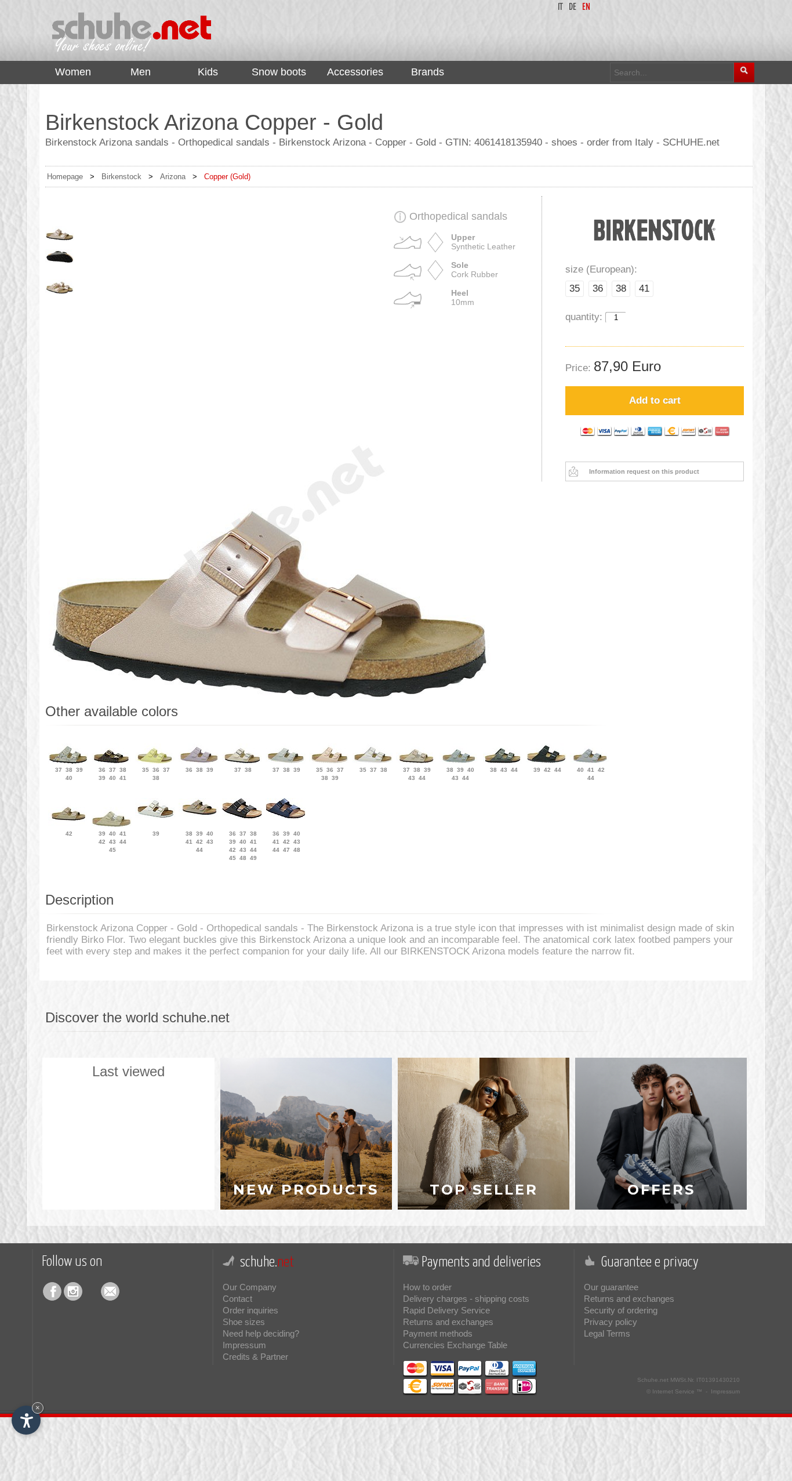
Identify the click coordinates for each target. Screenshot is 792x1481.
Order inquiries (250, 1310)
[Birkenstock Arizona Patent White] (155, 816)
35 (574, 288)
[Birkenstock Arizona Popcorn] (155, 761)
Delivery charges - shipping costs (466, 1299)
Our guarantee (611, 1287)
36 (598, 288)
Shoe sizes (244, 1322)
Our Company (250, 1287)
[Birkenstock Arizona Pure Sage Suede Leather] (459, 761)
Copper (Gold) (227, 176)
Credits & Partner (255, 1357)
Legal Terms (607, 1333)
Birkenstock (121, 176)
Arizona (173, 176)
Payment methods (438, 1333)
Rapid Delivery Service (446, 1310)
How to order (427, 1287)
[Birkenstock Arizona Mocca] (199, 814)
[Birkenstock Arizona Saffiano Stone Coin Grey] (590, 761)
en (586, 7)
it (560, 7)
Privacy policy (610, 1322)
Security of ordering (620, 1310)
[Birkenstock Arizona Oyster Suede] (286, 761)
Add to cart (655, 400)
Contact (237, 1299)
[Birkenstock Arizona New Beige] (329, 761)
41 (644, 288)
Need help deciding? (261, 1333)
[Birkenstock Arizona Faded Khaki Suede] (112, 825)
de (572, 7)
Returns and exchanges (448, 1322)
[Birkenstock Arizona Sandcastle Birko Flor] (242, 761)
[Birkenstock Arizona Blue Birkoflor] (286, 816)
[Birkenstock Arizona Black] (242, 816)
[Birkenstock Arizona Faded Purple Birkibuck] (199, 761)
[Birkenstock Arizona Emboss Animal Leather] (112, 761)
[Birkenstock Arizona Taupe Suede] (416, 761)
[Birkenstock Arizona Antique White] (373, 761)
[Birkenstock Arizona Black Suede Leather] (546, 761)
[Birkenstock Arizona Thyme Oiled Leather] (503, 761)
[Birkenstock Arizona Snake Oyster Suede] (68, 761)
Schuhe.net (653, 1380)
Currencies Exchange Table (455, 1345)
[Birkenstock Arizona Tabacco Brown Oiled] (68, 825)
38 (621, 288)
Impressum (244, 1345)
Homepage (65, 176)
